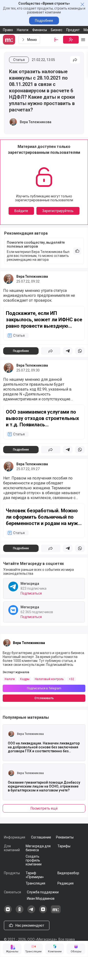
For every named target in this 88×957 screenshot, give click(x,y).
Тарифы (63, 846)
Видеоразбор (68, 873)
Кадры (24, 679)
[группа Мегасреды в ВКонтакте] (8, 912)
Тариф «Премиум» (35, 875)
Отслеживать (44, 698)
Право (8, 30)
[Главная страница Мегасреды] (10, 40)
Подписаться (31, 593)
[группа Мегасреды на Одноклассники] (19, 912)
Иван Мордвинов (41, 898)
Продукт (73, 30)
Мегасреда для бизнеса (38, 848)
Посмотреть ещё (44, 808)
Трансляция (35, 883)
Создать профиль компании (34, 860)
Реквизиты (65, 837)
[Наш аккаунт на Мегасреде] (56, 912)
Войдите (21, 211)
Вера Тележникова (35, 122)
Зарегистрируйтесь (58, 211)
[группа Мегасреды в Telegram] (31, 912)
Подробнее (44, 21)
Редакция (65, 883)
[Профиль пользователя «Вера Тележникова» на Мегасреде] (13, 122)
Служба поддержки (43, 892)
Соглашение (41, 837)
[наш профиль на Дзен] (43, 912)
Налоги (22, 30)
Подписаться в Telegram (44, 688)
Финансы (39, 30)
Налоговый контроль (49, 679)
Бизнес (56, 30)
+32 (71, 679)
